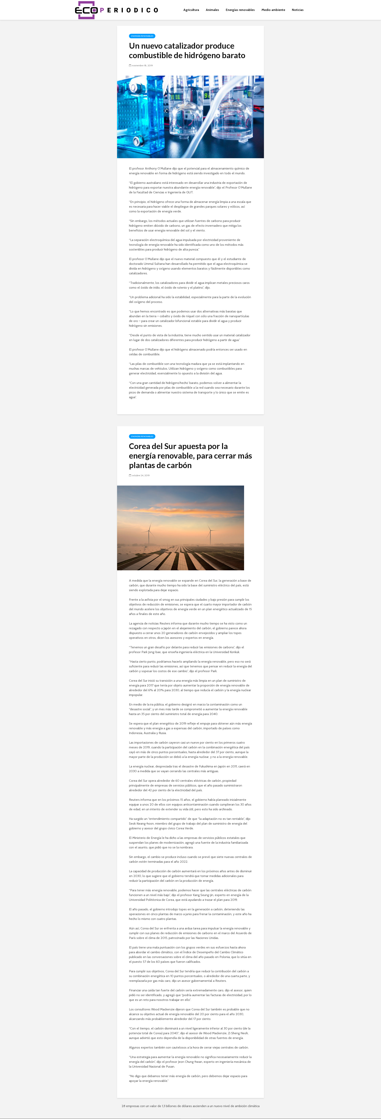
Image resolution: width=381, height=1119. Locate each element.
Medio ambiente (273, 10)
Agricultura (191, 10)
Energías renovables (240, 10)
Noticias (298, 10)
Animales (212, 10)
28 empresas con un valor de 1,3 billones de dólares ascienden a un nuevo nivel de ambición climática (191, 1106)
